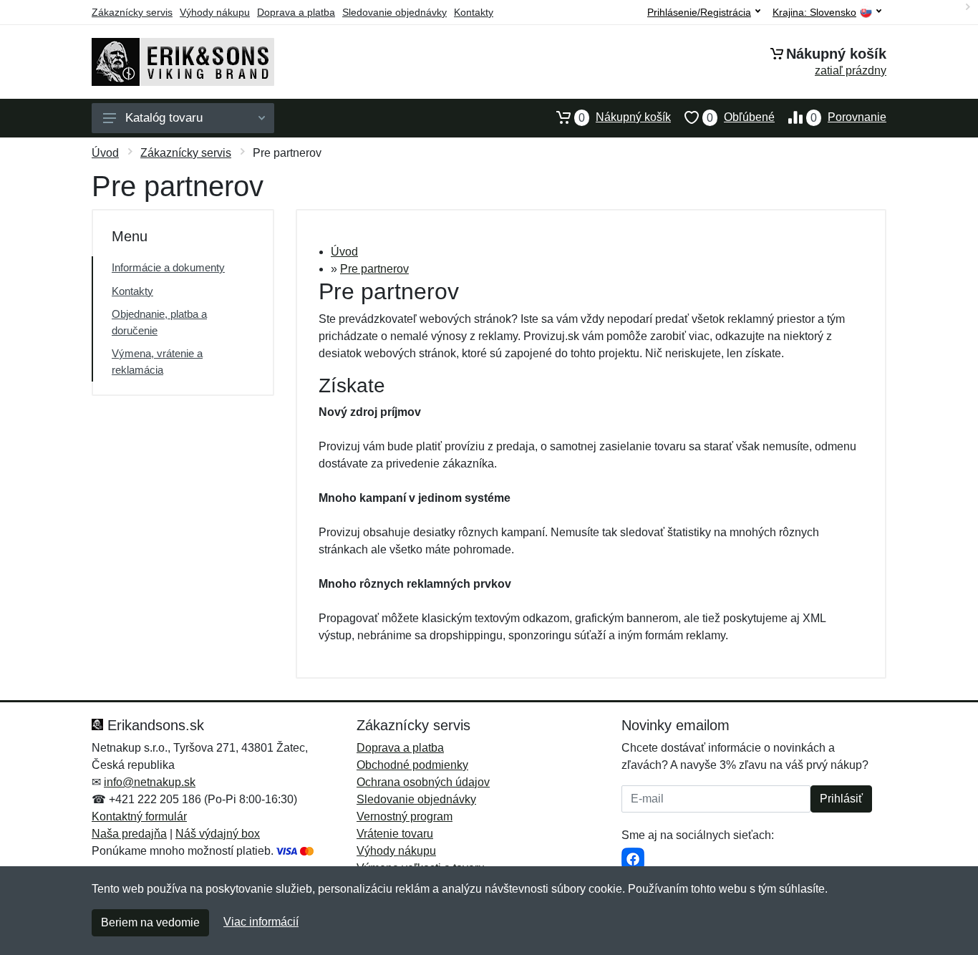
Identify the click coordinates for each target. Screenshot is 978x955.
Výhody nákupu (215, 12)
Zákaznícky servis (132, 12)
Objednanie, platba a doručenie (159, 322)
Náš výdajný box (217, 834)
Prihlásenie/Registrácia (699, 12)
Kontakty (473, 12)
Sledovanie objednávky (394, 12)
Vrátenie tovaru (395, 834)
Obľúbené (741, 117)
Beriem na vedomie (150, 922)
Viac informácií (261, 922)
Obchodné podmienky (412, 765)
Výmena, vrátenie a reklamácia (157, 361)
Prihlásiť (841, 798)
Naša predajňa (129, 834)
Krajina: (814, 12)
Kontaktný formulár (139, 816)
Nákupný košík (624, 117)
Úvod (105, 153)
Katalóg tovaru (164, 118)
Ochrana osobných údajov (423, 782)
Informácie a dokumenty (168, 267)
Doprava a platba (296, 12)
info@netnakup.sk (149, 782)
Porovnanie (848, 117)
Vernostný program (404, 816)
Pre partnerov (374, 269)
